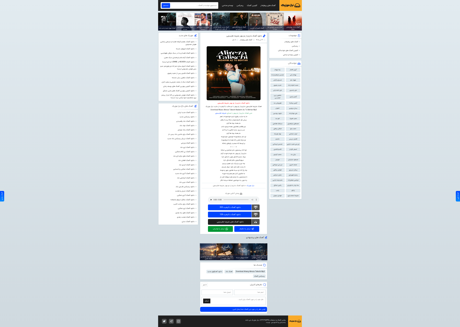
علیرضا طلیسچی (221, 113)
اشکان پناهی (277, 129)
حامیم (277, 139)
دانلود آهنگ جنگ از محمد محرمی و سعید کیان (178, 82)
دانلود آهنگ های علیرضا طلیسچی (230, 222)
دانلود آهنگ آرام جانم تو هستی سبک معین (179, 57)
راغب (277, 190)
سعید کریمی (277, 154)
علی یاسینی (293, 90)
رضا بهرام (277, 70)
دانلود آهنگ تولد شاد (187, 125)
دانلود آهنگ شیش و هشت (185, 191)
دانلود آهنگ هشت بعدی (186, 217)
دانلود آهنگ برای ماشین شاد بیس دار (181, 134)
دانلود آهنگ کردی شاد (187, 165)
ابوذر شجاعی (293, 134)
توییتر (164, 321)
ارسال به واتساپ (218, 229)
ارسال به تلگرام (245, 229)
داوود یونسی (277, 113)
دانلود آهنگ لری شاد (187, 147)
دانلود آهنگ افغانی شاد (186, 160)
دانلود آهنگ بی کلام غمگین (185, 152)
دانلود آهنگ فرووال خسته (185, 49)
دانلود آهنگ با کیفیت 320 (230, 207)
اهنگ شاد (229, 271)
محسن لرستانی (277, 144)
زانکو (293, 190)
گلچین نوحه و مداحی (290, 55)
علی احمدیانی (277, 90)
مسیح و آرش (277, 80)
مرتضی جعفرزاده (293, 180)
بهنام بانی (293, 75)
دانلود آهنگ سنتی (188, 221)
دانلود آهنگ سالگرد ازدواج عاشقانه (183, 200)
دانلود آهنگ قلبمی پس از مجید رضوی (181, 73)
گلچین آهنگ (252, 5)
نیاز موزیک (290, 5)
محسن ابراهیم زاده (277, 75)
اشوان (277, 108)
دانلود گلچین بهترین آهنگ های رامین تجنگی (179, 91)
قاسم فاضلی (277, 149)
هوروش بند (278, 103)
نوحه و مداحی (227, 5)
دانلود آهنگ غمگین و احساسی (184, 169)
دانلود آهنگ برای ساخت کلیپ (184, 204)
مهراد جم (293, 80)
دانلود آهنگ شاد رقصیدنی (185, 121)
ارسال (207, 301)
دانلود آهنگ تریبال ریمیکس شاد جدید (181, 138)
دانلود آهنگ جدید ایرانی (186, 112)
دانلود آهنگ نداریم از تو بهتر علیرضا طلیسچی (244, 36)
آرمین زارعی (293, 97)
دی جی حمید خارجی (293, 144)
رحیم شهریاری (293, 175)
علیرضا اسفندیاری (293, 196)
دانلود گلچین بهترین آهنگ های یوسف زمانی (179, 86)
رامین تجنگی (277, 185)
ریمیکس (240, 5)
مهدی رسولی (277, 196)
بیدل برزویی (293, 108)
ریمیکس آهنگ (259, 276)
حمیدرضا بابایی (277, 180)
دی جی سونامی (277, 165)
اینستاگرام (178, 321)
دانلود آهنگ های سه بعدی (185, 213)
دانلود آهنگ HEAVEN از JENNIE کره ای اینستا (178, 62)
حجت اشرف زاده (293, 85)
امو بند (277, 118)
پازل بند (293, 154)
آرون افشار (293, 70)
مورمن (277, 160)
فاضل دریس (293, 139)
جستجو (165, 5)
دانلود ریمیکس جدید (187, 117)
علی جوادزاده (293, 113)
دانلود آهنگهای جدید (214, 271)
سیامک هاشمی (277, 124)
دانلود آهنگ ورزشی (188, 143)
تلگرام (171, 321)
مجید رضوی (277, 85)
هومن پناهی (277, 170)
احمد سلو (293, 129)
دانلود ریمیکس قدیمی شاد (185, 187)
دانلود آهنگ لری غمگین (186, 208)
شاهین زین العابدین (277, 96)
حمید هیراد (293, 118)
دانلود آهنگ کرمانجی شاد (186, 178)
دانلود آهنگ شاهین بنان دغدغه (183, 78)
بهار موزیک (277, 134)
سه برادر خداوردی (293, 185)
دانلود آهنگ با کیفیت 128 (230, 214)
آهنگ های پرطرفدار (268, 5)
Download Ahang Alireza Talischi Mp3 (250, 271)
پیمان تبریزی (293, 170)
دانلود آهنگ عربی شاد (187, 182)
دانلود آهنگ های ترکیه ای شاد (184, 156)
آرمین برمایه (293, 103)
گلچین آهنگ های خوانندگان (288, 50)
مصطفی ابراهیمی (293, 124)
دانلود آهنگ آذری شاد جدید (185, 173)
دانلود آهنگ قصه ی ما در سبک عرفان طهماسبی (178, 53)
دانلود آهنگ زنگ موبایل (186, 130)
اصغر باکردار (293, 149)
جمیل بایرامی (277, 175)
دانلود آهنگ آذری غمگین (186, 195)
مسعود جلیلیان (293, 160)
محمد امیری (293, 165)
